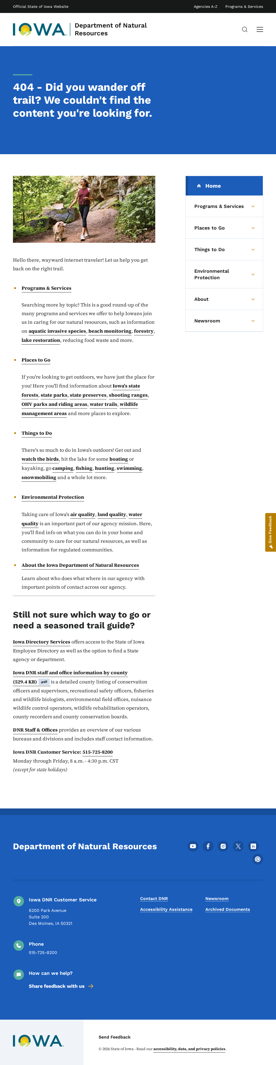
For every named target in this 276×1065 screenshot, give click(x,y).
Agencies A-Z (206, 6)
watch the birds (40, 459)
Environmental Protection (53, 497)
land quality (112, 514)
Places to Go (36, 359)
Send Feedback (115, 1037)
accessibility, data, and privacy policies (189, 1048)
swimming (129, 468)
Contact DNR (154, 898)
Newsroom (217, 898)
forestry (144, 331)
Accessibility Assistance (166, 909)
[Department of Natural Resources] (40, 29)
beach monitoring (110, 331)
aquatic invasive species (57, 331)
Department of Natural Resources (111, 29)
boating (118, 459)
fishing (84, 468)
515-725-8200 (97, 752)
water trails (103, 404)
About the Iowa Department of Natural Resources (80, 565)
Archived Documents (227, 909)
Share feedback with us (57, 986)
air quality (82, 514)
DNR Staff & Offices (35, 729)
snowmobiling (39, 477)
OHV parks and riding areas (54, 404)
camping (62, 468)
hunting (104, 468)
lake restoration (41, 340)
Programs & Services (244, 6)
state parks (54, 395)
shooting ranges (128, 395)
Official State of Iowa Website (40, 6)
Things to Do (37, 433)
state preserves (88, 395)
